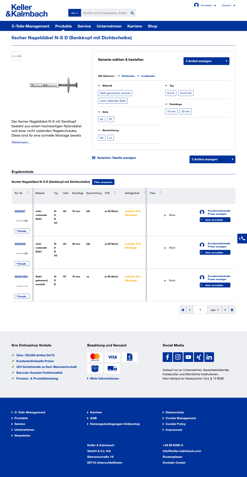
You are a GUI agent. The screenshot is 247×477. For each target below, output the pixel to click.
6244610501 (21, 276)
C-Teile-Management (30, 26)
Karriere (134, 26)
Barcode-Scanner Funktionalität (39, 372)
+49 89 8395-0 (173, 445)
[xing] (199, 356)
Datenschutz (175, 412)
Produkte (63, 26)
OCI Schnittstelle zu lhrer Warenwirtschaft (46, 366)
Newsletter (22, 435)
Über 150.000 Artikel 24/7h (35, 355)
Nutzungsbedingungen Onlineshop (115, 424)
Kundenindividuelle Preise (35, 361)
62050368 (20, 243)
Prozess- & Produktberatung (37, 378)
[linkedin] (209, 356)
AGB (93, 418)
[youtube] (189, 356)
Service (84, 26)
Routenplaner (172, 456)
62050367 (20, 211)
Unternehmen (109, 26)
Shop (152, 26)
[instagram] (178, 356)
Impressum (174, 429)
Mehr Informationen (104, 378)
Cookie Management (181, 418)
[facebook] (168, 356)
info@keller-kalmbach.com (182, 451)
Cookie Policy (176, 424)
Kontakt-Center (174, 462)
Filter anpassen (103, 182)
